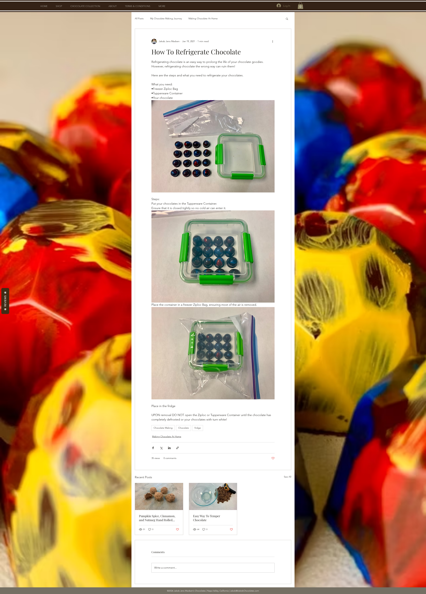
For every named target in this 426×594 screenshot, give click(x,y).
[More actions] (273, 41)
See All (287, 476)
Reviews (5, 301)
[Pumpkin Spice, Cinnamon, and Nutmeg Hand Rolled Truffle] (159, 496)
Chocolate (183, 427)
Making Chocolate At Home (203, 18)
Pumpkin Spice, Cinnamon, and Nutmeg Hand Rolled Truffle (157, 518)
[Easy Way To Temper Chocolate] (213, 496)
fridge (198, 427)
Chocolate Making (163, 427)
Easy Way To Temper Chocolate (206, 518)
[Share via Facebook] (153, 447)
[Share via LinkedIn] (169, 447)
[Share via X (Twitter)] (161, 447)
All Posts (139, 18)
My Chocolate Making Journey (166, 18)
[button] (300, 5)
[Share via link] (177, 447)
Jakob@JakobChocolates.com (244, 591)
